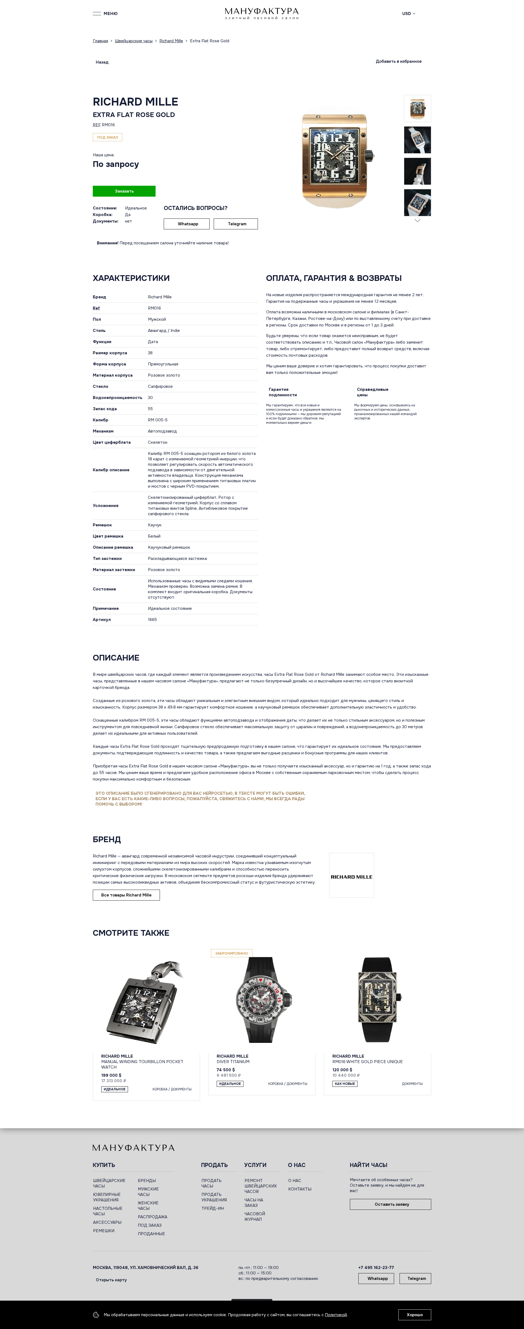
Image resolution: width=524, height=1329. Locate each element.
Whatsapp (188, 224)
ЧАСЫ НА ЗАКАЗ (254, 1202)
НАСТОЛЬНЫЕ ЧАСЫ (108, 1211)
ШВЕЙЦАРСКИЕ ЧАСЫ (109, 1183)
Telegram (237, 224)
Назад (102, 62)
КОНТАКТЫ (299, 1189)
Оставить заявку (392, 1204)
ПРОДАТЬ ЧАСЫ (211, 1183)
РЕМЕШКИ (103, 1231)
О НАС (294, 1180)
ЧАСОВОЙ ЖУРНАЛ (255, 1216)
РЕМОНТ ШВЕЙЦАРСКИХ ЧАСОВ (261, 1186)
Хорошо (415, 1315)
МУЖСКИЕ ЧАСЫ (148, 1191)
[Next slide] (417, 220)
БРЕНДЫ (147, 1180)
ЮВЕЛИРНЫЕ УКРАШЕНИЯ (107, 1197)
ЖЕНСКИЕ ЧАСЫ (148, 1205)
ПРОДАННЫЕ (151, 1234)
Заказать (124, 191)
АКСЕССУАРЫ (107, 1222)
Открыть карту (111, 1280)
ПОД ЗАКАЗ (150, 1225)
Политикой (336, 1315)
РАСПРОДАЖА (152, 1217)
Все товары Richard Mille (126, 895)
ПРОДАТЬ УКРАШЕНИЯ (214, 1197)
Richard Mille (135, 102)
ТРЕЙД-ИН (212, 1208)
